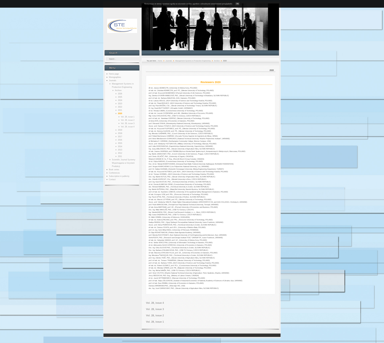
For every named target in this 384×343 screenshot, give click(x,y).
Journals (112, 80)
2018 (120, 133)
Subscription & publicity (119, 176)
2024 (120, 100)
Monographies (115, 77)
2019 (120, 130)
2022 (120, 107)
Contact (112, 179)
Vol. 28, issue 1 (127, 117)
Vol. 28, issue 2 (127, 120)
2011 (120, 156)
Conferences (114, 173)
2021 (120, 110)
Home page (114, 74)
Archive (118, 90)
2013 (120, 150)
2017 (120, 136)
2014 (120, 146)
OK (237, 4)
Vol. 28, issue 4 (127, 127)
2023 (120, 103)
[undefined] (210, 24)
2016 (120, 140)
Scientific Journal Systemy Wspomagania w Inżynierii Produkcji (123, 163)
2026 (120, 94)
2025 (120, 97)
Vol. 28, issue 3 (127, 123)
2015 (120, 143)
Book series (114, 169)
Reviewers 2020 (211, 82)
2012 (120, 153)
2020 (120, 113)
